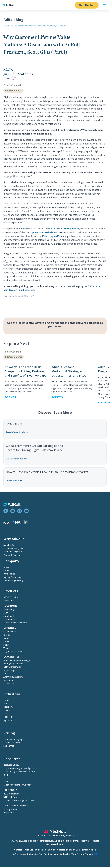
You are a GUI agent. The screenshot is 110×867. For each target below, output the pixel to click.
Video (6, 648)
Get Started (86, 5)
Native (6, 641)
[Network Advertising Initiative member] (16, 522)
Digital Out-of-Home (12, 651)
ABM (5, 612)
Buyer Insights (10, 670)
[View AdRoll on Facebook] (5, 511)
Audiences (8, 680)
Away (23, 228)
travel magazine (53, 228)
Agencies (7, 720)
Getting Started (10, 809)
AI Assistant (8, 683)
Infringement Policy (23, 854)
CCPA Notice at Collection (57, 854)
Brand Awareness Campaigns (17, 660)
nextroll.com (56, 844)
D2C (5, 713)
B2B (5, 703)
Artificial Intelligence (12, 551)
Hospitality (8, 706)
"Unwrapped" (51, 236)
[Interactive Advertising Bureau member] (6, 523)
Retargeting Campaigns (14, 663)
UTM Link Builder (11, 797)
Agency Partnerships (12, 577)
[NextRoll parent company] (55, 832)
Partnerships (9, 573)
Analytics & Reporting (13, 676)
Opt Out (38, 854)
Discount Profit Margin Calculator (18, 800)
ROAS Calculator (11, 793)
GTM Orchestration (12, 667)
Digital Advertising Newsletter (17, 784)
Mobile (6, 638)
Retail (6, 700)
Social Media (9, 616)
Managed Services (11, 742)
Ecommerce (9, 619)
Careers (7, 570)
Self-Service (8, 745)
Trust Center (30, 849)
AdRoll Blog (13, 19)
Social (6, 644)
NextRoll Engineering (13, 580)
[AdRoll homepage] (10, 5)
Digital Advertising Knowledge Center (20, 768)
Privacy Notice (88, 849)
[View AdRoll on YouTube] (26, 511)
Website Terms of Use (68, 849)
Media (6, 673)
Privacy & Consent (11, 555)
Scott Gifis (25, 74)
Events (6, 778)
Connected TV (9, 631)
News (6, 567)
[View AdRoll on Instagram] (19, 511)
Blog (5, 774)
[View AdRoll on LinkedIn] (12, 511)
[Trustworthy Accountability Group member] (26, 523)
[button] (105, 5)
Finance (7, 710)
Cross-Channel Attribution (15, 622)
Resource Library (11, 764)
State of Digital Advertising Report (19, 771)
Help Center (8, 812)
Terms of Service (46, 849)
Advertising (8, 609)
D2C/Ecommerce (13, 90)
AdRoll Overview (10, 597)
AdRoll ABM (8, 600)
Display (6, 635)
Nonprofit (7, 716)
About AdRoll (9, 545)
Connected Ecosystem (13, 548)
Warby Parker (71, 228)
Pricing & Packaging (12, 739)
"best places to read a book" (41, 232)
